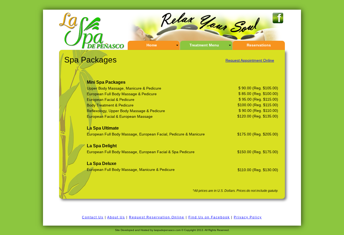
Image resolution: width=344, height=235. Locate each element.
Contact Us (92, 217)
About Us (116, 217)
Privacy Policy (248, 217)
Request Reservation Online (156, 217)
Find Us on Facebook (209, 217)
